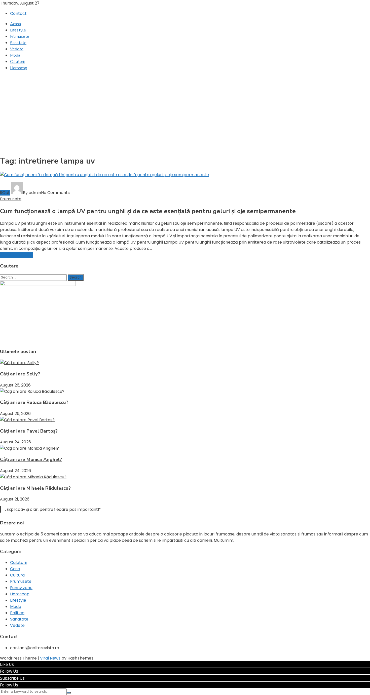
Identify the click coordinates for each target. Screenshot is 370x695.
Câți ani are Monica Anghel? (31, 459)
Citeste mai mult (16, 255)
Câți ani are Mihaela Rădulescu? (35, 488)
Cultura (17, 575)
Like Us (7, 664)
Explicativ (16, 509)
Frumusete (19, 36)
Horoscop (18, 68)
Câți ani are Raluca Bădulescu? (34, 402)
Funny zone (21, 588)
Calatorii (17, 61)
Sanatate (18, 43)
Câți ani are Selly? (20, 374)
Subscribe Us (12, 678)
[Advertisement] (185, 110)
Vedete (16, 49)
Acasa (15, 24)
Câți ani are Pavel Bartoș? (29, 431)
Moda (15, 55)
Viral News (50, 658)
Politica (17, 613)
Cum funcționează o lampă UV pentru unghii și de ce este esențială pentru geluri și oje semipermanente (148, 211)
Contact (18, 13)
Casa (15, 569)
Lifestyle (18, 30)
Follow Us (9, 671)
